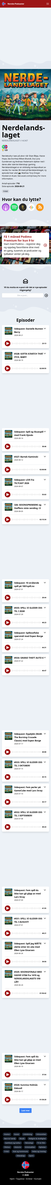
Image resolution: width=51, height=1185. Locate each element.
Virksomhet (41, 1134)
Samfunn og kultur (13, 1143)
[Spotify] (14, 207)
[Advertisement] (25, 33)
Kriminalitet (30, 1147)
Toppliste (20, 1179)
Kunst (16, 1134)
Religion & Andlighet (37, 1138)
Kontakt (37, 1179)
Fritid (5, 191)
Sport (31, 1156)
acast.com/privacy (29, 176)
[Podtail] (23, 207)
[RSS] (40, 207)
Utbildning (27, 1134)
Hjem (12, 1179)
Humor (7, 1134)
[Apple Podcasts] (5, 207)
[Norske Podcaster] (25, 1165)
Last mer (25, 1110)
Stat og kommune (20, 1151)
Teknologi (29, 1143)
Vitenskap (21, 1156)
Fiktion (7, 1147)
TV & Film (41, 1143)
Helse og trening (39, 1151)
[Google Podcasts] (31, 207)
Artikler (29, 1179)
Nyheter (42, 1147)
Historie (17, 1147)
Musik (22, 1138)
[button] (47, 3)
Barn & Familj (9, 1138)
